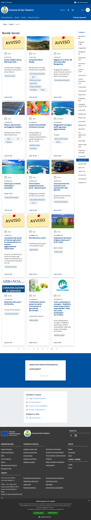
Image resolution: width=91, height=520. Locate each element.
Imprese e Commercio (29, 459)
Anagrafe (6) (82, 48)
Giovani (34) (82, 118)
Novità (11, 24)
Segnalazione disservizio (30, 481)
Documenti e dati (6, 468)
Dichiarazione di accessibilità (54, 488)
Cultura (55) (82, 87)
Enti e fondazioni (6, 459)
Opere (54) (81, 129)
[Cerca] (88, 10)
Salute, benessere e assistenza (55, 462)
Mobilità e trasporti (29, 462)
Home (5, 24)
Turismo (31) (82, 175)
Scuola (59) (81, 156)
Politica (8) (81, 141)
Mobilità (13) (82, 125)
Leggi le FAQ (27, 484)
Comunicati (60, 119)
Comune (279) (80, 70)
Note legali (49, 484)
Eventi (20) (81, 110)
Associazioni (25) (82, 59)
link (62, 509)
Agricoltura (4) (81, 37)
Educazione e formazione (53, 449)
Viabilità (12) (82, 182)
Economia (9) (82, 91)
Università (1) (82, 179)
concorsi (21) (82, 75)
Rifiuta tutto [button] (52, 513)
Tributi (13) (81, 171)
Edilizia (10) (81, 95)
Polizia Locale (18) (82, 145)
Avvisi (9, 54)
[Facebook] (67, 10)
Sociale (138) (82, 164)
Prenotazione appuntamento (32, 478)
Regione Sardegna (6, 2)
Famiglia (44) (82, 114)
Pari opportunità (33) (81, 135)
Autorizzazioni (50, 465)
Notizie (10, 296)
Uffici (2, 456)
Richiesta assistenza (29, 488)
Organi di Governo (6, 449)
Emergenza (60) (81, 99)
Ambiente (49, 459)
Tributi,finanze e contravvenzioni (56, 455)
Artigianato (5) (81, 53)
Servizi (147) (82, 160)
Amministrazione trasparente (55, 478)
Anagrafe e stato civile (30, 449)
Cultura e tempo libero (30, 452)
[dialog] (45, 509)
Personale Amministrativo (9, 465)
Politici (3, 462)
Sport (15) (81, 167)
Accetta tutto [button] (38, 513)
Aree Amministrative (7, 452)
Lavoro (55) (81, 121)
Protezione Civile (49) (81, 151)
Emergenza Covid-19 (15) (82, 105)
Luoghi (70, 464)
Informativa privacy (52, 481)
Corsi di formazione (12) (81, 81)
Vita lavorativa (27, 456)
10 (52, 349)
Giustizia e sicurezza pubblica (54, 452)
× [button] (89, 500)
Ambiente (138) (81, 43)
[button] (45, 517)
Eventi (70, 468)
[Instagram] (72, 10)
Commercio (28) (81, 64)
